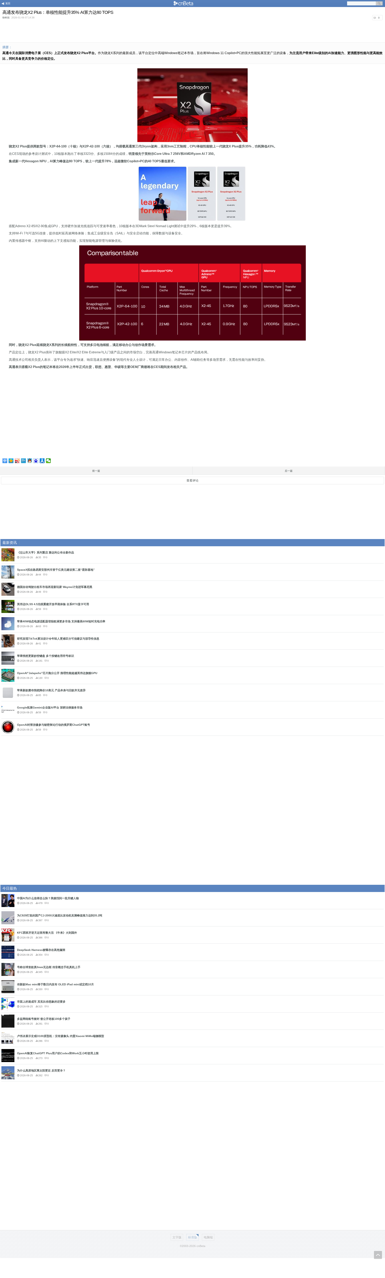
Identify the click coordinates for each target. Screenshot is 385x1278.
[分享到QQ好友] (29, 460)
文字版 (176, 1237)
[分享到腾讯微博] (23, 460)
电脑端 (208, 1237)
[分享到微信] (48, 460)
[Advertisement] (192, 31)
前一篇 (96, 470)
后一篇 (289, 470)
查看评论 (192, 480)
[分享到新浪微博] (17, 460)
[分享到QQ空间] (11, 460)
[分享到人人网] (42, 460)
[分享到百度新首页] (35, 460)
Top (378, 1255)
